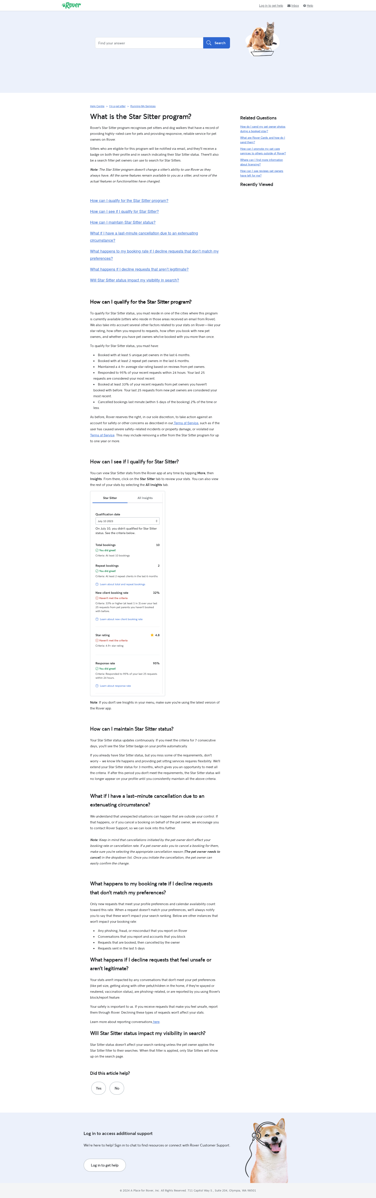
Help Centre (97, 106)
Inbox (295, 5)
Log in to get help (271, 5)
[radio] (98, 1088)
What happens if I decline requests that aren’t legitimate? (139, 269)
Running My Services (143, 106)
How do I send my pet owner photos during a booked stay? (262, 128)
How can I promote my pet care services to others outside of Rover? (263, 151)
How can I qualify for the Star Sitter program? (129, 200)
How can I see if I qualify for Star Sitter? (124, 211)
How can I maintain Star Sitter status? (123, 222)
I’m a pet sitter (117, 106)
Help (310, 5)
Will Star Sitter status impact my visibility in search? (134, 280)
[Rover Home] (71, 5)
